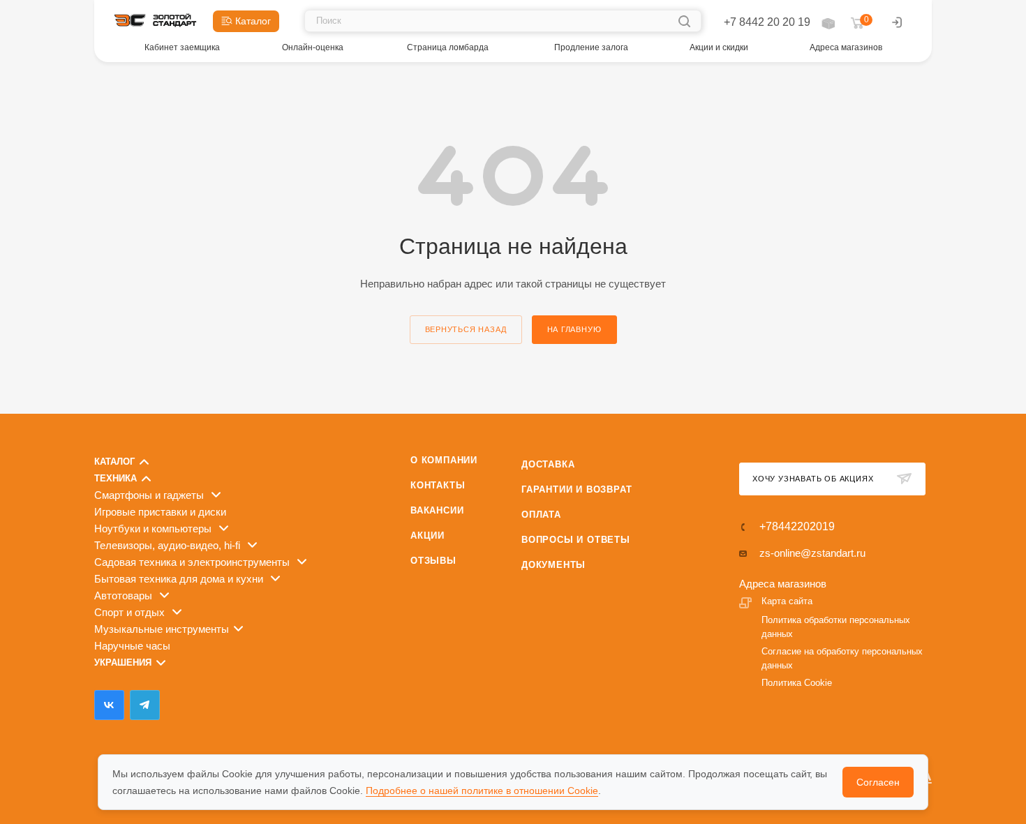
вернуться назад (466, 329)
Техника (115, 478)
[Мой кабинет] (897, 24)
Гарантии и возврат (576, 489)
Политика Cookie (796, 682)
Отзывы (433, 560)
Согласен (878, 782)
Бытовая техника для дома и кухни (180, 579)
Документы (553, 565)
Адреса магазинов (782, 584)
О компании (443, 460)
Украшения (122, 662)
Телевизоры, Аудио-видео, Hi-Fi (168, 545)
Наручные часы (132, 646)
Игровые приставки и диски (160, 512)
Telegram (145, 705)
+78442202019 (797, 526)
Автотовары (124, 595)
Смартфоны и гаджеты (150, 495)
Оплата (541, 514)
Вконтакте (109, 705)
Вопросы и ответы (575, 539)
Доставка (547, 464)
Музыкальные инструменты (161, 629)
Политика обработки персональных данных (835, 627)
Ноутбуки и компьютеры (154, 528)
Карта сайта (786, 601)
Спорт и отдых (131, 612)
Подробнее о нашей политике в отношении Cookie (482, 790)
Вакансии (436, 510)
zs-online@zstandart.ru (812, 553)
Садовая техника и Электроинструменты (193, 562)
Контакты (437, 485)
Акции (427, 535)
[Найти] (684, 21)
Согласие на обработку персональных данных (842, 658)
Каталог (114, 461)
